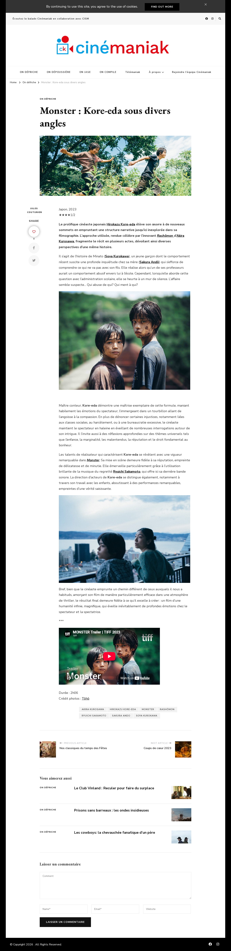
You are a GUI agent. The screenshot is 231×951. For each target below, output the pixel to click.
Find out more (162, 6)
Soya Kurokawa (146, 715)
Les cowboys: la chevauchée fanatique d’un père (114, 832)
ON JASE (85, 72)
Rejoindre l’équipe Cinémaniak (191, 72)
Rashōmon (167, 709)
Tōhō (85, 698)
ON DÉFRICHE (29, 72)
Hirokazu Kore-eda (121, 224)
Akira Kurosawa (93, 709)
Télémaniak (132, 72)
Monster (148, 709)
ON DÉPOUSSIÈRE (59, 72)
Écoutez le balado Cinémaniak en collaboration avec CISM (51, 18)
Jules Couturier (34, 210)
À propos (155, 72)
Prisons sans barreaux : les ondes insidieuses (111, 810)
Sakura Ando (121, 715)
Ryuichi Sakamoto (94, 715)
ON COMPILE (108, 72)
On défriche (48, 98)
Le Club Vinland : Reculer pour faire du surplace (114, 788)
